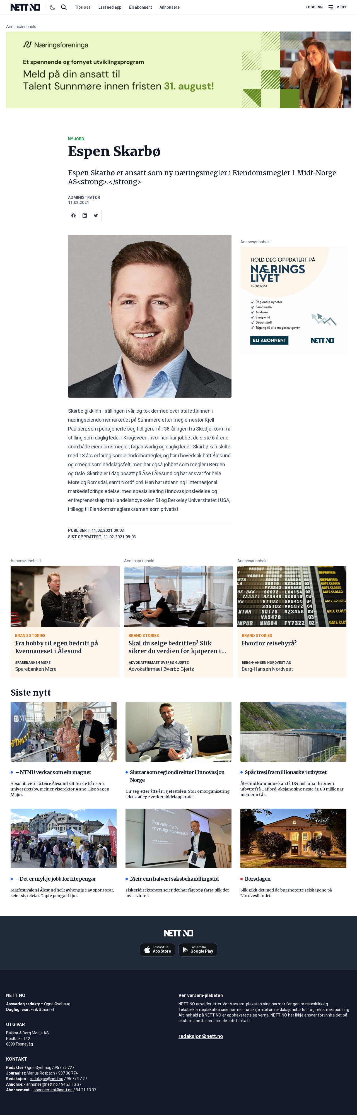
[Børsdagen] (293, 838)
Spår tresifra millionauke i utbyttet (286, 772)
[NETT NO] (30, 7)
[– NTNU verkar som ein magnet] (64, 732)
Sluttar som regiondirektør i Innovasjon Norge (177, 776)
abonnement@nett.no (53, 1090)
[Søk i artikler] (64, 7)
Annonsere (170, 7)
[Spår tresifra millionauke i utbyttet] (293, 732)
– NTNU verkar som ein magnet (53, 772)
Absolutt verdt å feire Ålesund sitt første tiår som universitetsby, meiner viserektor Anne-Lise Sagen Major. (60, 789)
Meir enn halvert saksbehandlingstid (174, 879)
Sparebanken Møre (36, 669)
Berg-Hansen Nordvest (267, 669)
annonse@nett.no (42, 1084)
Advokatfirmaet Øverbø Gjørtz (161, 669)
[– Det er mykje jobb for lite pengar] (64, 838)
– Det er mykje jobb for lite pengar (55, 879)
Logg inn (314, 7)
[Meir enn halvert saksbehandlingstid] (178, 838)
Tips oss (83, 7)
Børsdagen (258, 879)
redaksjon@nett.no (46, 1078)
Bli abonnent (140, 7)
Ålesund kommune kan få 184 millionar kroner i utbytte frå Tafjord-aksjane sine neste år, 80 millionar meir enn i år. (292, 789)
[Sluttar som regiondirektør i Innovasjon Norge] (178, 732)
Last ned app (109, 7)
